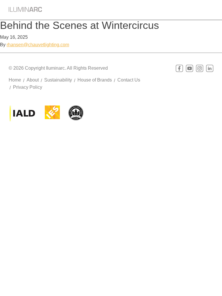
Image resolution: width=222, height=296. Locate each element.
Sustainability (58, 79)
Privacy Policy (27, 87)
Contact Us (128, 79)
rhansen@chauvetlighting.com (38, 44)
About (33, 79)
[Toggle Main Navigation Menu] (209, 8)
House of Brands (94, 79)
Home (15, 79)
